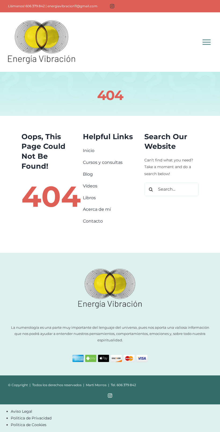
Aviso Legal (21, 411)
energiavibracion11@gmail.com (72, 6)
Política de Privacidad (31, 418)
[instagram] (112, 6)
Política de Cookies (28, 424)
